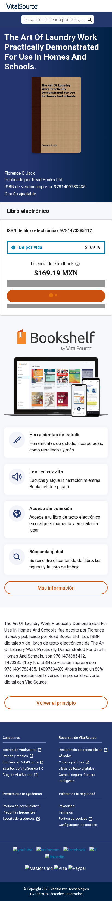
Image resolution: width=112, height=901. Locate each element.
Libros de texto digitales (77, 768)
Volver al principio (56, 703)
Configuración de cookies (78, 825)
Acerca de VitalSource (20, 750)
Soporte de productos (19, 819)
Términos (66, 812)
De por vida (60, 247)
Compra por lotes (72, 762)
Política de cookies (73, 819)
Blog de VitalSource (18, 775)
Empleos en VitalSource (21, 762)
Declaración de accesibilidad (81, 750)
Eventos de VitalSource (21, 768)
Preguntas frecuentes (19, 812)
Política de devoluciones (21, 806)
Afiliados (65, 756)
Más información (56, 588)
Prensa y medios (16, 756)
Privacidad (66, 806)
